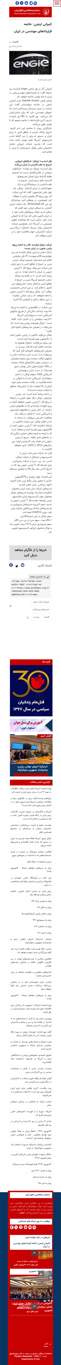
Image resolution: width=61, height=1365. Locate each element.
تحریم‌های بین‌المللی (41, 609)
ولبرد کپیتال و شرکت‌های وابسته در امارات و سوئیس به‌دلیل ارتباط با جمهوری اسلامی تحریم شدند (31, 1045)
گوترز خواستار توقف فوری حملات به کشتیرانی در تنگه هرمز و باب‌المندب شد (31, 1080)
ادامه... (21, 1213)
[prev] (34, 1253)
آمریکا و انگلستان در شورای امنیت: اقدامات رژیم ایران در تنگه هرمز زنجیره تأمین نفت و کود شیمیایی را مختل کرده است (31, 815)
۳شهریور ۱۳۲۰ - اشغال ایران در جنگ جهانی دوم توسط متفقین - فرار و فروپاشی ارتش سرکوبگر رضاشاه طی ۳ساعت (31, 1135)
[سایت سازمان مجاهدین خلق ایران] (30, 12)
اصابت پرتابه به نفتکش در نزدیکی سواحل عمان (31, 1103)
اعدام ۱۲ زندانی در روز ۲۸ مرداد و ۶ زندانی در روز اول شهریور (31, 1123)
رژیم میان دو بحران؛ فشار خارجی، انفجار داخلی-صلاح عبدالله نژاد (31, 893)
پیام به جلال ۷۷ (44, 907)
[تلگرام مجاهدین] (31, 3)
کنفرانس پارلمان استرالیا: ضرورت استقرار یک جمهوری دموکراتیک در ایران (31, 1146)
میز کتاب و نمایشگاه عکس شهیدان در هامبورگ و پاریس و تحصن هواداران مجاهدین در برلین (31, 881)
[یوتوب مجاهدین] (26, 3)
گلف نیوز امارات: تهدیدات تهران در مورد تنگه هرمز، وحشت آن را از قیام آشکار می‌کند (31, 1033)
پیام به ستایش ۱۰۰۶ (42, 926)
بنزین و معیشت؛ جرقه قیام (39, 862)
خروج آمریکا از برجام (41, 602)
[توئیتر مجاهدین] (22, 3)
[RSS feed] (35, 3)
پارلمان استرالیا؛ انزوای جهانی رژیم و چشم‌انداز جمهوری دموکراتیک (31, 940)
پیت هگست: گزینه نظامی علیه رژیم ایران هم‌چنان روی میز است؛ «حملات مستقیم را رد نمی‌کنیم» (31, 1092)
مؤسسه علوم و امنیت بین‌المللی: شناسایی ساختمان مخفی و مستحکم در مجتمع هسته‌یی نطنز (31, 828)
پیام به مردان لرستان (42, 1177)
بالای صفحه (46, 1344)
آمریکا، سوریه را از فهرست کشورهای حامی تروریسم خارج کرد (31, 1113)
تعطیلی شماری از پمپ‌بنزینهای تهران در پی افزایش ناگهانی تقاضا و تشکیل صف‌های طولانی (31, 962)
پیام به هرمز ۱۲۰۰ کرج (41, 1170)
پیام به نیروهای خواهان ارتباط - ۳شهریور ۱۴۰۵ (31, 997)
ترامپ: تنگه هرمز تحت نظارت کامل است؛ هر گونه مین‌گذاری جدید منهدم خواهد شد (31, 950)
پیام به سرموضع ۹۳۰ (42, 920)
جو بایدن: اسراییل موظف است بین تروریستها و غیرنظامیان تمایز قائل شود (25, 1308)
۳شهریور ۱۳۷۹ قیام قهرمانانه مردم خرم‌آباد (31, 1164)
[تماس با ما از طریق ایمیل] (30, 1227)
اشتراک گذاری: (44, 566)
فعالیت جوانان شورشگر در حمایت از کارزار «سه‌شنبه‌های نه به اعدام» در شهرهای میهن (31, 853)
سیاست (36, 617)
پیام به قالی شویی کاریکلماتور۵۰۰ (36, 914)
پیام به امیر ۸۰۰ (44, 933)
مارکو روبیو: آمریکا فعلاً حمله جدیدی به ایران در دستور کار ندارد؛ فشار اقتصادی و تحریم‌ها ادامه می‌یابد (31, 842)
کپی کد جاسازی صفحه (39, 576)
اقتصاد (15, 42)
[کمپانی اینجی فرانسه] (30, 62)
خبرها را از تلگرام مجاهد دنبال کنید (30, 552)
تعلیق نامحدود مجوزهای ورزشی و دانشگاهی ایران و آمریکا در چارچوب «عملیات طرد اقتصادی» (31, 1059)
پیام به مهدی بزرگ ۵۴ (41, 901)
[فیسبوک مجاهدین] (17, 3)
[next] (34, 1306)
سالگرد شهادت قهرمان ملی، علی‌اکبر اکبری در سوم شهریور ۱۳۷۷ (31, 1156)
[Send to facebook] (11, 565)
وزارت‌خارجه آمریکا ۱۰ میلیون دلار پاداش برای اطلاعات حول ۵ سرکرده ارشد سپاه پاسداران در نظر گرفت (31, 1009)
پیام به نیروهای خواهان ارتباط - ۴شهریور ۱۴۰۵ (31, 869)
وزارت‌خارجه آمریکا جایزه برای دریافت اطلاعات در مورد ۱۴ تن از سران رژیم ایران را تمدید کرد (31, 790)
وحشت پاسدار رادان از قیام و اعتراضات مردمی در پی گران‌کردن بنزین (31, 1070)
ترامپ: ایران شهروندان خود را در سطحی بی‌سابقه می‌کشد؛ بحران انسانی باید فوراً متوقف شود (31, 985)
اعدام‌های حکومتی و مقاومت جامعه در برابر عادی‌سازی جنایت (31, 974)
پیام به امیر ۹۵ (44, 1183)
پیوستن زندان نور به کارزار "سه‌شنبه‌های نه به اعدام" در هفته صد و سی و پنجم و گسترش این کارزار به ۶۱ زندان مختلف (31, 1022)
